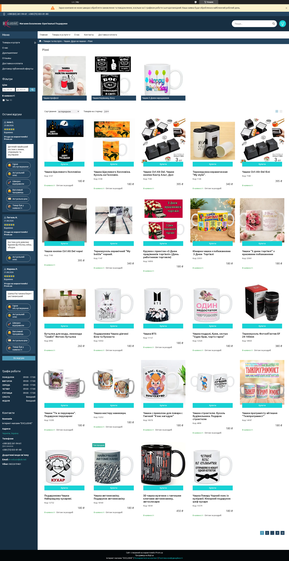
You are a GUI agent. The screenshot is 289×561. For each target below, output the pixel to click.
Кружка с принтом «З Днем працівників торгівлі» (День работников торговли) (161, 254)
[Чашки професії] (64, 78)
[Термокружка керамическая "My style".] (212, 141)
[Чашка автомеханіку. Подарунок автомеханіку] (114, 464)
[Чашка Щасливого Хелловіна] (64, 141)
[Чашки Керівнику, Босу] (114, 78)
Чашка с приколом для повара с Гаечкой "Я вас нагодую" (162, 414)
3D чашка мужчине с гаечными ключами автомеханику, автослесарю (162, 498)
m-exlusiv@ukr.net (17, 459)
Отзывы (6, 58)
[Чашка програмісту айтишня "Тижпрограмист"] (262, 382)
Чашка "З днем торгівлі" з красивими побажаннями (258, 253)
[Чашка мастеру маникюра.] (114, 382)
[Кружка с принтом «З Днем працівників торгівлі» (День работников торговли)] (163, 220)
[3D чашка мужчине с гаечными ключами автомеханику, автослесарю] (163, 464)
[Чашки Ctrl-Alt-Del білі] (262, 141)
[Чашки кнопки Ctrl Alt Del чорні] (64, 220)
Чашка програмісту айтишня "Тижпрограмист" (259, 414)
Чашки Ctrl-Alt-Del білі (256, 171)
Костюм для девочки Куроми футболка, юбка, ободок (20, 245)
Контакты (89, 35)
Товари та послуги (52, 41)
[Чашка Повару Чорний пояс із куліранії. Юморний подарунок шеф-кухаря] (212, 464)
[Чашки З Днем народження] (163, 78)
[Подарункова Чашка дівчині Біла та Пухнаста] (114, 302)
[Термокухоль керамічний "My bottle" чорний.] (114, 220)
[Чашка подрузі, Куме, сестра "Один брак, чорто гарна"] (212, 302)
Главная (44, 35)
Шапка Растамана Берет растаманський (20, 294)
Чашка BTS (149, 333)
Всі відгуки (19, 358)
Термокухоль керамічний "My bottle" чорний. (112, 253)
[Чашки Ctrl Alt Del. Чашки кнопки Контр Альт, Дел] (163, 141)
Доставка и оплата (107, 35)
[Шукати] (273, 23)
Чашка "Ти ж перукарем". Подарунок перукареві (60, 414)
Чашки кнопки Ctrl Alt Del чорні (63, 251)
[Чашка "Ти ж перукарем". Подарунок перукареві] (64, 382)
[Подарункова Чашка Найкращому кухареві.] (64, 464)
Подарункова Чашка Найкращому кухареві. (58, 497)
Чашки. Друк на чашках (75, 41)
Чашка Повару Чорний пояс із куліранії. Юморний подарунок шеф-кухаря (212, 498)
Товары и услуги (60, 35)
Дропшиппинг (10, 53)
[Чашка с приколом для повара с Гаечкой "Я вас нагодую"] (163, 382)
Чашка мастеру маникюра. (110, 413)
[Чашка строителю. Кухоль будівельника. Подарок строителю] (212, 382)
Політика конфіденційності (171, 558)
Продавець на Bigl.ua (144, 555)
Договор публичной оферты (17, 68)
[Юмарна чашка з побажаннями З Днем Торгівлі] (212, 220)
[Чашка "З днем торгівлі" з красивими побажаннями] (262, 220)
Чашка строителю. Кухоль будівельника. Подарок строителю (209, 416)
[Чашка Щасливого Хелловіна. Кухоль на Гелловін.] (114, 141)
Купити (64, 164)
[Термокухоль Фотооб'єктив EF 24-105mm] (262, 302)
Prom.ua (159, 553)
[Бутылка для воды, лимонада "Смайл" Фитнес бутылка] (64, 302)
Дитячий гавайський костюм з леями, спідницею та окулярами (18, 151)
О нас (77, 35)
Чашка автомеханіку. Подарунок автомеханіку (109, 497)
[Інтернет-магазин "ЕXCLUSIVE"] (10, 23)
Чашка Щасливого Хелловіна (62, 171)
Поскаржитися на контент (145, 558)
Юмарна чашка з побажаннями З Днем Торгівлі (212, 253)
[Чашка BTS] (163, 302)
